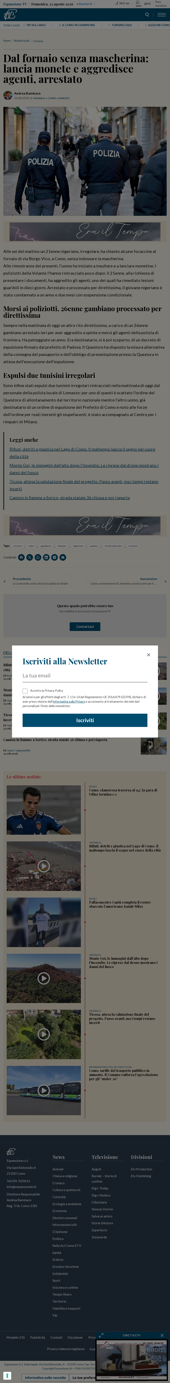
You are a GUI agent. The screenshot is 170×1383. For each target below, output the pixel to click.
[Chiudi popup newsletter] (148, 654)
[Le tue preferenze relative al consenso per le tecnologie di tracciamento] (7, 1376)
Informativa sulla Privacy (69, 701)
